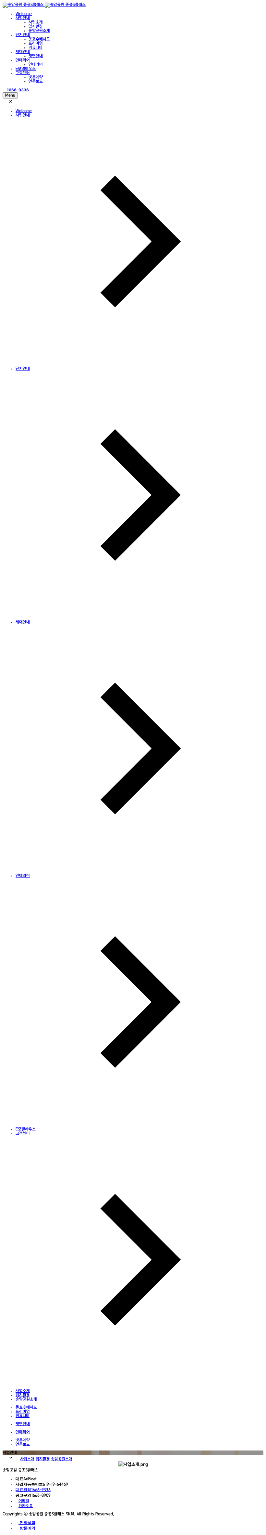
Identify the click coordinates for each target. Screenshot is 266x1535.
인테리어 (23, 60)
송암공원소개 (39, 31)
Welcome (24, 14)
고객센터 (23, 73)
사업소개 (36, 22)
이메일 (23, 1501)
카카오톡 (25, 1506)
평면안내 (36, 56)
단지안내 (23, 35)
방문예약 (36, 77)
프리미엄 (36, 43)
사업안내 (23, 18)
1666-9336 (33, 1490)
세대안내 (23, 52)
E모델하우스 (26, 69)
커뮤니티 (35, 48)
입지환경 (35, 26)
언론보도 (36, 81)
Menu (10, 95)
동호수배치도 (39, 39)
